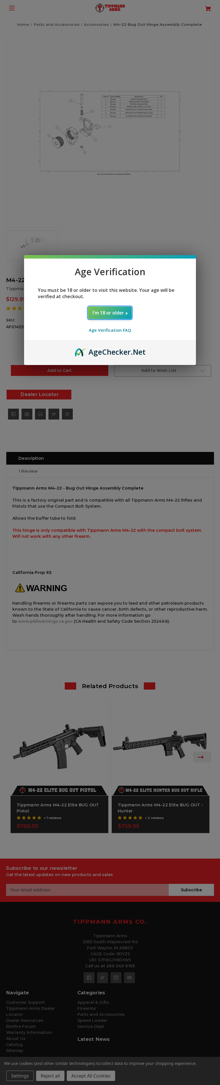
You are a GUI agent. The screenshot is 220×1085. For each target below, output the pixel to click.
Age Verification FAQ (110, 330)
